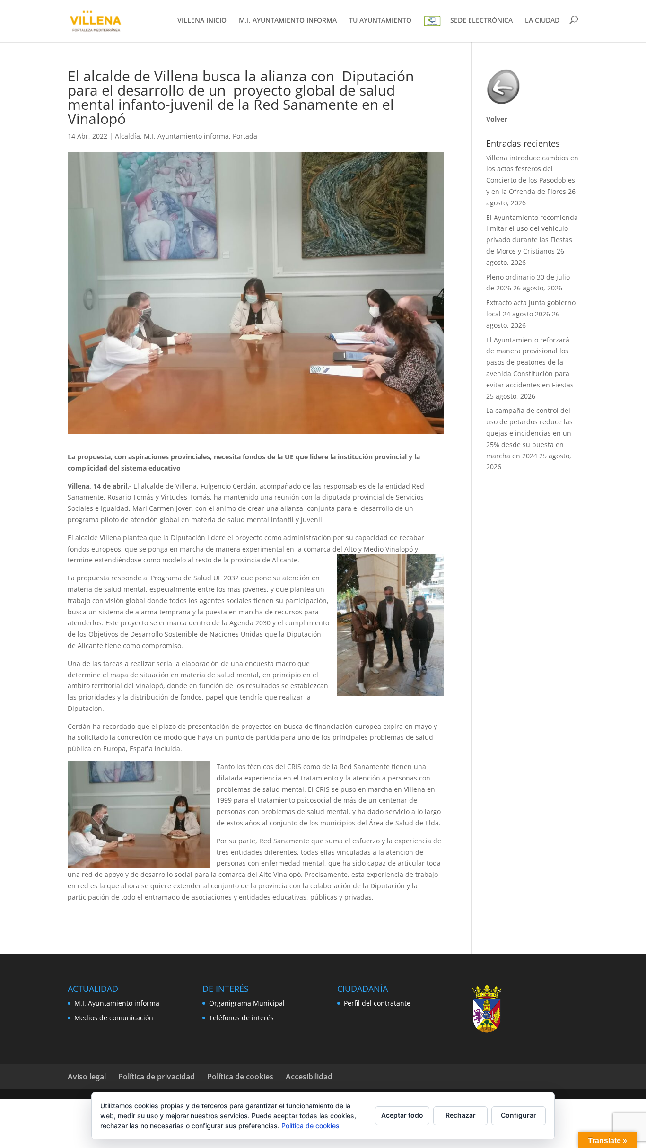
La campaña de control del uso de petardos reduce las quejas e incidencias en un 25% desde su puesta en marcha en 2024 (529, 433)
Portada (245, 135)
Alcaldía (127, 135)
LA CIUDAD (542, 21)
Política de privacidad (156, 1076)
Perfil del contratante (377, 1003)
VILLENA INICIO (202, 21)
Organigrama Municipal (247, 1003)
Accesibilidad (309, 1076)
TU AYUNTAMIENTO (380, 21)
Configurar (518, 1115)
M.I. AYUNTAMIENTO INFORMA (288, 21)
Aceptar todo (402, 1115)
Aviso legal (87, 1076)
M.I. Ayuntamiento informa (186, 135)
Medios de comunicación (113, 1017)
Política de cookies (240, 1076)
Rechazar (460, 1115)
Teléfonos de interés (241, 1017)
